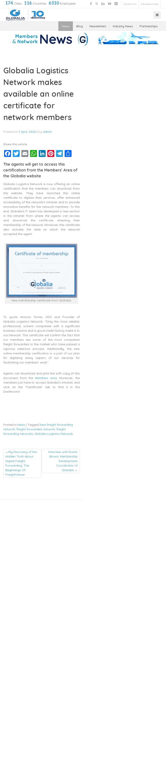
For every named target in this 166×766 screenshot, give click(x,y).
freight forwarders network (35, 429)
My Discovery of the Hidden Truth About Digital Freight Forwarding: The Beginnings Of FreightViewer (21, 463)
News (66, 26)
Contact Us (130, 4)
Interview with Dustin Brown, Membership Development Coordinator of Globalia (63, 461)
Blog (79, 26)
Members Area (149, 4)
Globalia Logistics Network (54, 434)
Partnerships (149, 26)
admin (47, 132)
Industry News (123, 26)
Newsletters (97, 26)
